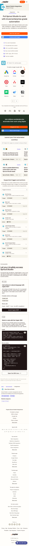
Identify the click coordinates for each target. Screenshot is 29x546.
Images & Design (9, 7)
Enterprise (25, 528)
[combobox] (16, 63)
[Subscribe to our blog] (19, 524)
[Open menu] (26, 2)
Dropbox (14, 455)
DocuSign (14, 460)
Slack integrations (14, 438)
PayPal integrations (14, 445)
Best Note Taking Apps (14, 513)
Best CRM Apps (14, 510)
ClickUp (14, 418)
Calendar (14, 491)
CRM (14, 496)
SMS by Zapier (14, 414)
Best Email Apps (14, 508)
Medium (14, 481)
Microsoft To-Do (14, 477)
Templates (6, 530)
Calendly (14, 474)
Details (18, 149)
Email (14, 493)
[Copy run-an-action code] (25, 346)
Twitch (14, 472)
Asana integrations (14, 447)
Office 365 (14, 464)
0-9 (2, 429)
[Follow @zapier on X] (14, 524)
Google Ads (14, 416)
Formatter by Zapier (14, 412)
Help (13, 395)
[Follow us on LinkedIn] (12, 524)
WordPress (14, 462)
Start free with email (14, 33)
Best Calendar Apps (14, 515)
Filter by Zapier (14, 420)
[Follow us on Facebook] (10, 524)
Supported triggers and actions (14, 180)
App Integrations (12, 530)
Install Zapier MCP (13, 310)
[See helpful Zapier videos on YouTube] (17, 524)
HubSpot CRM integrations (14, 443)
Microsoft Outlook (14, 479)
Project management (14, 489)
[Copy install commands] (25, 332)
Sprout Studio (9, 386)
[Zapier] (4, 2)
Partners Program (21, 530)
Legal (12, 542)
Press (18, 528)
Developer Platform (12, 528)
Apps (2, 386)
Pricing (3, 528)
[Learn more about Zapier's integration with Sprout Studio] (2, 389)
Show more (14, 449)
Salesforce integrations (14, 441)
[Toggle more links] (14, 422)
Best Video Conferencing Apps (14, 506)
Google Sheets (14, 458)
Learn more (6, 395)
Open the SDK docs (13, 373)
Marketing (14, 498)
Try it (17, 159)
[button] (14, 37)
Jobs (21, 528)
